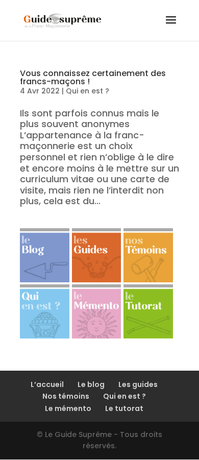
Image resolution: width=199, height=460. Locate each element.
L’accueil (47, 384)
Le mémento (68, 408)
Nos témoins (65, 396)
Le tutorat (124, 408)
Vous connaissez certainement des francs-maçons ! (93, 77)
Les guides (138, 384)
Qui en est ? (87, 91)
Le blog (91, 384)
